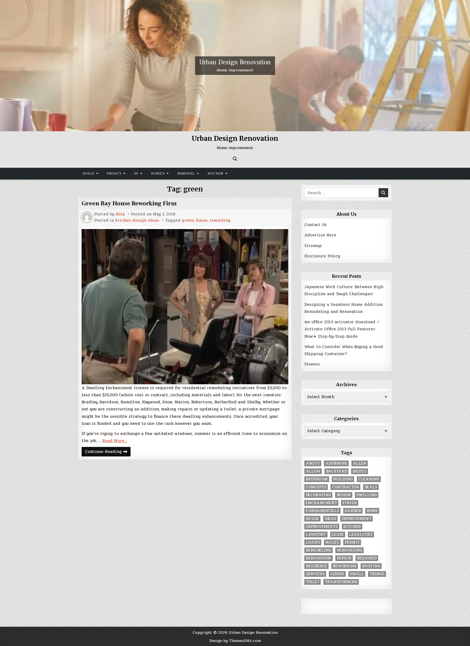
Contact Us (315, 224)
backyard (336, 471)
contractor (345, 487)
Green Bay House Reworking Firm (129, 203)
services (315, 574)
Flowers (312, 364)
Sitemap (313, 245)
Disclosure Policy (322, 256)
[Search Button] (235, 159)
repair (344, 558)
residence (316, 566)
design (343, 495)
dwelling (366, 495)
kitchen (352, 526)
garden (353, 511)
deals (370, 487)
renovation (318, 558)
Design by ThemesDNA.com (235, 641)
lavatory (316, 534)
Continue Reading (108, 452)
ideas (330, 519)
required (367, 558)
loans (313, 542)
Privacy (114, 173)
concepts (316, 487)
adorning (336, 463)
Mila (120, 214)
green (188, 220)
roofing (371, 566)
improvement (356, 519)
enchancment (321, 503)
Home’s (158, 173)
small (357, 574)
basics (359, 471)
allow (313, 471)
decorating (318, 495)
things (377, 574)
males (332, 542)
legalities (361, 534)
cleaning (368, 479)
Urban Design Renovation (235, 62)
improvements (322, 526)
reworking (220, 220)
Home (372, 511)
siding (337, 574)
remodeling (318, 550)
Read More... (114, 440)
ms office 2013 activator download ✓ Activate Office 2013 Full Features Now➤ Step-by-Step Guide (342, 329)
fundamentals (322, 511)
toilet (312, 582)
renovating (349, 550)
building (343, 479)
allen (359, 463)
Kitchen (215, 173)
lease (338, 534)
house (202, 220)
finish (349, 503)
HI (136, 173)
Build (88, 173)
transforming (341, 582)
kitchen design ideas (137, 220)
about (313, 463)
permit (352, 542)
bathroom (317, 479)
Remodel (186, 173)
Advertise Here (320, 235)
